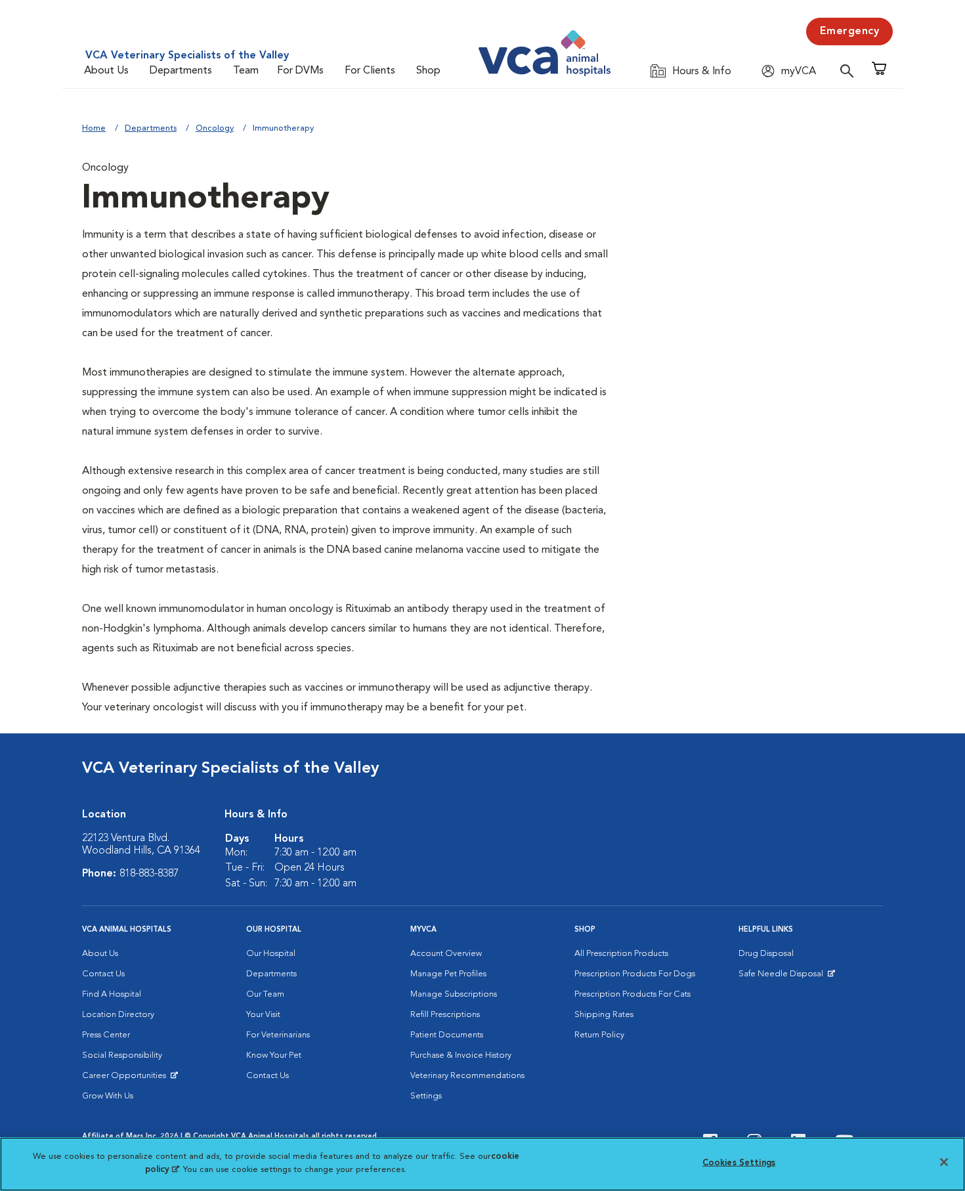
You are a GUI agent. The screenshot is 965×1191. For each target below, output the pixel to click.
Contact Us (103, 974)
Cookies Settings (738, 1163)
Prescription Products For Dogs (634, 974)
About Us (106, 71)
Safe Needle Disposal (783, 977)
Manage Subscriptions (453, 994)
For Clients (370, 71)
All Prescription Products (621, 953)
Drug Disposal (766, 953)
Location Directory (118, 1014)
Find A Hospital (111, 994)
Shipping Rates (603, 1014)
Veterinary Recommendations (467, 1076)
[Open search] (850, 70)
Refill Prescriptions (445, 1014)
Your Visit (263, 1014)
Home (94, 128)
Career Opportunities (126, 1079)
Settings (426, 1096)
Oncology (215, 128)
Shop (428, 71)
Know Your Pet (273, 1055)
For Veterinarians (278, 1035)
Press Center (106, 1035)
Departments (181, 71)
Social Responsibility (122, 1055)
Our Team (265, 994)
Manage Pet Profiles (448, 974)
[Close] (944, 1162)
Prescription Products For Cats (632, 994)
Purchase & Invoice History (460, 1055)
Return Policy (599, 1035)
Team (246, 71)
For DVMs (300, 71)
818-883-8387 (149, 874)
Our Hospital (270, 953)
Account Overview (446, 953)
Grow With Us (107, 1096)
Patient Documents (446, 1035)
